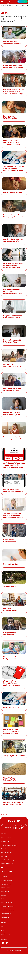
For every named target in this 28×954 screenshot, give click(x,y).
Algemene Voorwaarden (8, 845)
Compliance (5, 849)
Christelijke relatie (6, 880)
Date (2, 926)
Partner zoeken (6, 899)
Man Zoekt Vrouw (6, 902)
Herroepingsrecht (6, 852)
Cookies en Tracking (7, 860)
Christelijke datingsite (8, 910)
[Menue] (2, 2)
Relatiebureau (5, 888)
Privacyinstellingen (7, 863)
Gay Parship (5, 917)
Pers (2, 867)
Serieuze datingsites (7, 906)
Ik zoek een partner (7, 5)
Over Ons (4, 856)
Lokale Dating (5, 934)
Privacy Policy (5, 841)
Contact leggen (6, 884)
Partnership (5, 891)
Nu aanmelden (22, 1)
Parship (3, 814)
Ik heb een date (21, 5)
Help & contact (6, 838)
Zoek (2, 930)
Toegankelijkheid (6, 871)
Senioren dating (6, 913)
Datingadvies (8, 2)
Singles (3, 895)
